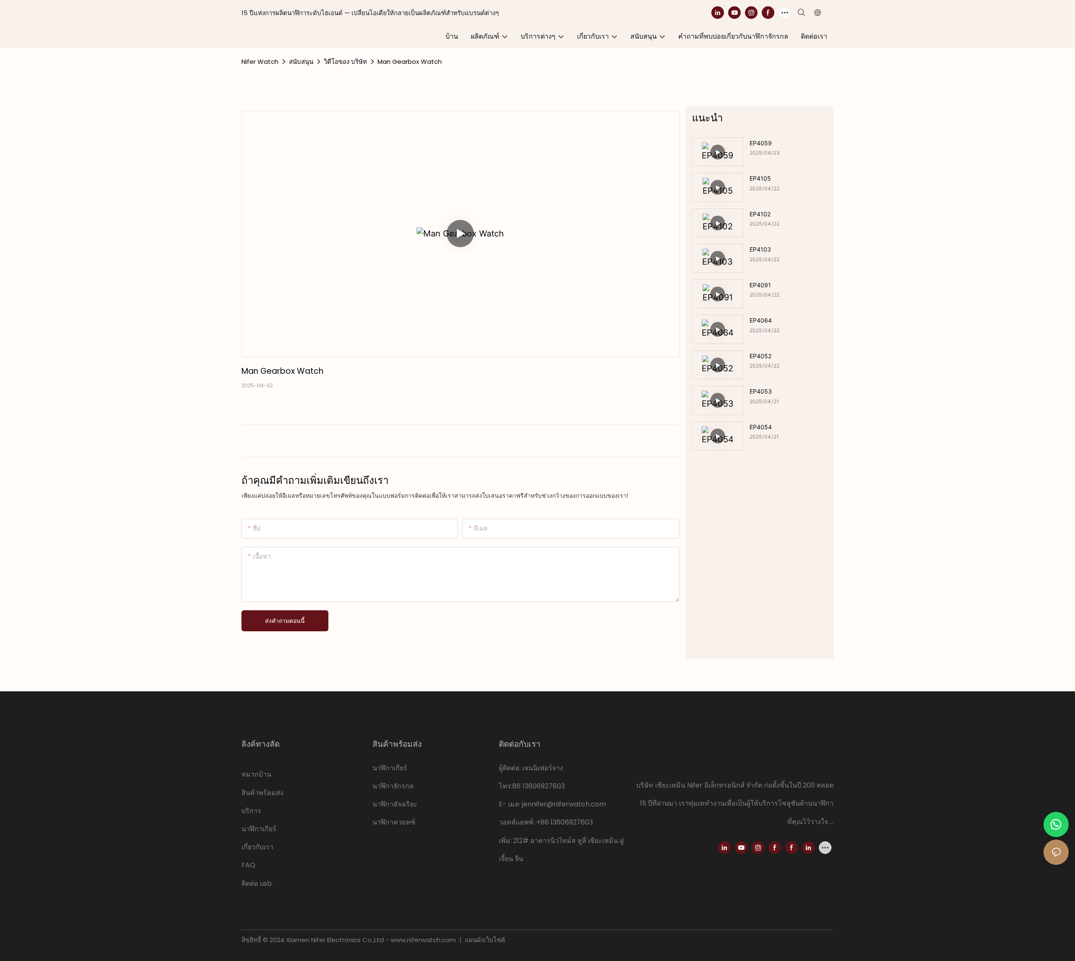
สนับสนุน (301, 61)
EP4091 (760, 285)
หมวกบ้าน (256, 774)
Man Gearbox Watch (410, 61)
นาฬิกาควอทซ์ (393, 822)
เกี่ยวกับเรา (257, 847)
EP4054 (761, 427)
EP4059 (761, 143)
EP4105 (760, 178)
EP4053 (761, 391)
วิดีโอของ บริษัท (345, 61)
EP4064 (761, 320)
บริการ (251, 811)
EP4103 (760, 249)
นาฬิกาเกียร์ (259, 829)
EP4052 (760, 356)
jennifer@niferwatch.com (564, 804)
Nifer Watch (259, 61)
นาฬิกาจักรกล (393, 786)
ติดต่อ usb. (257, 883)
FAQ (248, 865)
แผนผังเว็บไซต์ (484, 939)
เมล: (515, 804)
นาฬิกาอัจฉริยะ (394, 804)
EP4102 (760, 214)
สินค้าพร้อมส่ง (262, 793)
